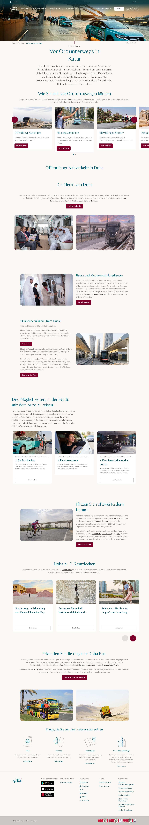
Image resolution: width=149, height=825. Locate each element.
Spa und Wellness (78, 433)
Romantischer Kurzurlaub (58, 433)
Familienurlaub (91, 428)
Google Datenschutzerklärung (60, 418)
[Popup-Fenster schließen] (104, 382)
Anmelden (94, 409)
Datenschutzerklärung (83, 414)
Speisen (92, 433)
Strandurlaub (55, 438)
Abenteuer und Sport (74, 428)
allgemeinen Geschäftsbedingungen (62, 416)
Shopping (68, 438)
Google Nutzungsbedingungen (83, 418)
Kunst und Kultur (56, 428)
